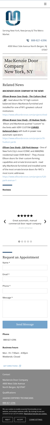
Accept (20, 420)
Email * (6, 274)
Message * (8, 297)
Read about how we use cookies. (35, 414)
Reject (7, 420)
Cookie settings (35, 420)
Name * (6, 263)
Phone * (7, 286)
